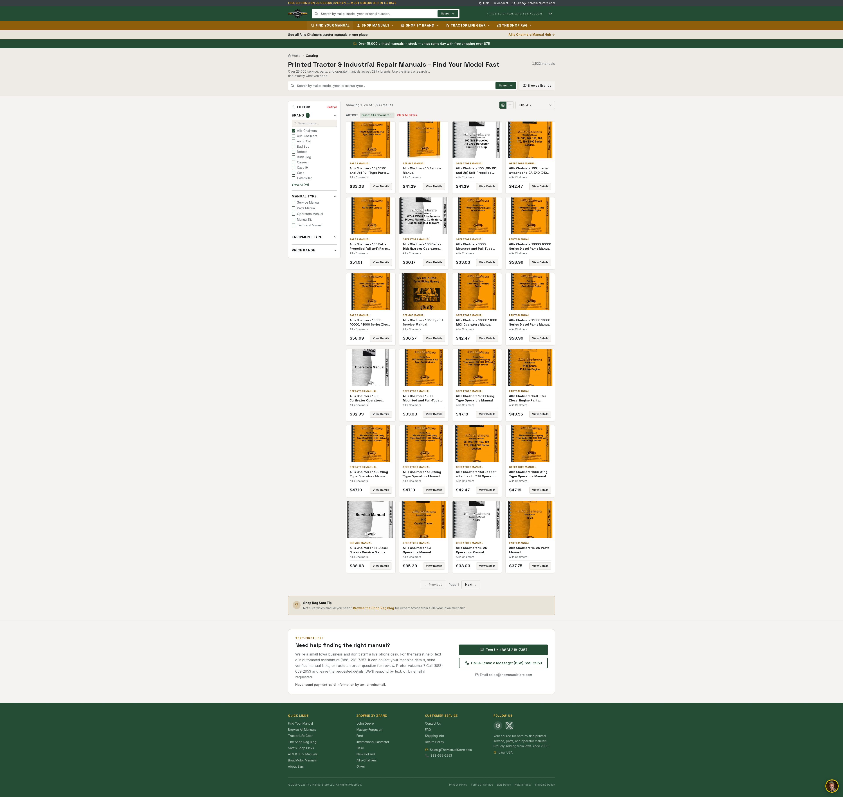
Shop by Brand (420, 25)
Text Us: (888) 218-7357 (507, 650)
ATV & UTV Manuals (302, 754)
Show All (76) (300, 184)
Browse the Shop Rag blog (373, 608)
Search (445, 13)
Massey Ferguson (369, 729)
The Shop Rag (515, 25)
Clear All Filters (407, 115)
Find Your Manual (333, 25)
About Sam (296, 766)
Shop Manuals (375, 25)
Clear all (331, 107)
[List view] (509, 105)
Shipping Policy (545, 784)
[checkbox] (293, 131)
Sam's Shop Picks (301, 748)
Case (360, 748)
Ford (360, 736)
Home (296, 55)
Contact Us (433, 723)
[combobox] (385, 13)
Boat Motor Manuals (302, 760)
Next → (470, 584)
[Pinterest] (498, 725)
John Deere (365, 723)
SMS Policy (504, 784)
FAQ (428, 729)
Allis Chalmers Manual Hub (529, 34)
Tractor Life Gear (468, 25)
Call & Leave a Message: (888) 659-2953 (506, 663)
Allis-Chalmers (367, 760)
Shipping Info (434, 736)
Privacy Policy (458, 784)
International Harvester (373, 742)
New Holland (366, 754)
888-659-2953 (441, 755)
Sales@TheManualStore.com (535, 3)
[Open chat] (832, 786)
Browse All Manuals (302, 729)
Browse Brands (539, 85)
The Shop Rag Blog (302, 742)
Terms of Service (482, 784)
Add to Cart (374, 139)
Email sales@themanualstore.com (506, 675)
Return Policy (434, 742)
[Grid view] (502, 105)
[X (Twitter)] (509, 725)
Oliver (361, 766)
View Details (381, 186)
